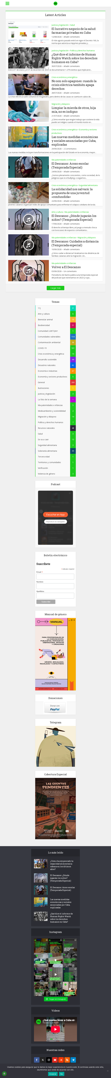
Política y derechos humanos (82, 50)
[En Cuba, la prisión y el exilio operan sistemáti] (41, 989)
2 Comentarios (70, 149)
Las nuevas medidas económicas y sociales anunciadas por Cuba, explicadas (75, 140)
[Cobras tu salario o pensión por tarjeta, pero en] (41, 945)
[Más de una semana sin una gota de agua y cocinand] (70, 989)
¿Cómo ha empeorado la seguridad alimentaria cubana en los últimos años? (61, 865)
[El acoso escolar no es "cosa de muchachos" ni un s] (55, 989)
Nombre (39, 582)
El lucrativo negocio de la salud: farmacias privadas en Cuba (74, 31)
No (61, 1074)
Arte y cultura (57, 212)
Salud (72, 25)
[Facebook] (36, 1060)
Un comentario (70, 271)
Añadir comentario (72, 37)
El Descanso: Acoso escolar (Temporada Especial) (70, 165)
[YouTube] (55, 1060)
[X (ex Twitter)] (42, 1060)
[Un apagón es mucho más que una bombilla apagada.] (41, 974)
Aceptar (52, 1074)
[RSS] (67, 1060)
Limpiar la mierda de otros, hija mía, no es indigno (74, 110)
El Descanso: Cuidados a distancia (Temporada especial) (75, 243)
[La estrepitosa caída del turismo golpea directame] (55, 974)
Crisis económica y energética (64, 77)
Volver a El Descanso (66, 267)
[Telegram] (73, 1060)
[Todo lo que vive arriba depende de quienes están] (70, 974)
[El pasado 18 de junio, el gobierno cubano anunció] (55, 960)
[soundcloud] (61, 1060)
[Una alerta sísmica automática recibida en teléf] (55, 945)
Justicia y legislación (60, 25)
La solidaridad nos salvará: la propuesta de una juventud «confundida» (72, 193)
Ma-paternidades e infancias (64, 159)
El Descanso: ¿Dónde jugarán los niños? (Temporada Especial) (74, 218)
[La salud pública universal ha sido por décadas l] (70, 945)
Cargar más (55, 288)
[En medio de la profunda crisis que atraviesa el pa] (41, 960)
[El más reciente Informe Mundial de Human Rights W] (70, 960)
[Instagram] (49, 1060)
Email (39, 572)
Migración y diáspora (61, 104)
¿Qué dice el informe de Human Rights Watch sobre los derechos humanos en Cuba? (74, 58)
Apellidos (40, 591)
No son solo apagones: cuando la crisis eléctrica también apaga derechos (74, 85)
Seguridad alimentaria (88, 185)
